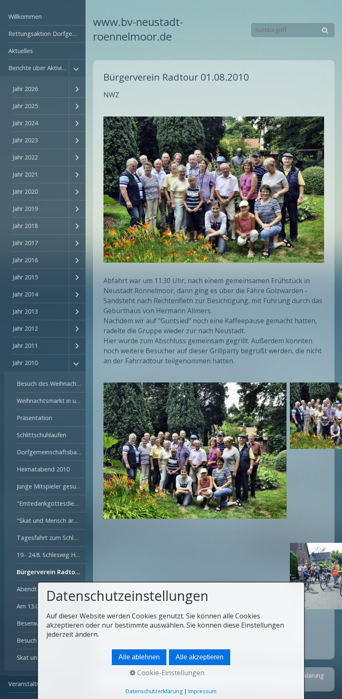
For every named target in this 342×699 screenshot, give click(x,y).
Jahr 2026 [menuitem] (25, 89)
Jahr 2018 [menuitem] (25, 226)
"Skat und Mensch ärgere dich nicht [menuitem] (51, 520)
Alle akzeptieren (200, 657)
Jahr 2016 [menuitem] (25, 260)
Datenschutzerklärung (154, 691)
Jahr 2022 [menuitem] (25, 157)
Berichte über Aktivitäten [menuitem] (38, 68)
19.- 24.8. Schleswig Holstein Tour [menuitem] (51, 555)
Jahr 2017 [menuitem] (25, 243)
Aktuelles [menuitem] (20, 51)
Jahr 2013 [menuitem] (25, 311)
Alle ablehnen (139, 657)
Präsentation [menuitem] (34, 418)
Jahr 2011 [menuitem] (25, 346)
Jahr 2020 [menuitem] (25, 191)
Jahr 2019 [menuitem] (25, 209)
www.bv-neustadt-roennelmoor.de (138, 29)
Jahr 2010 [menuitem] (25, 363)
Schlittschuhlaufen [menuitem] (41, 435)
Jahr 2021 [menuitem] (25, 174)
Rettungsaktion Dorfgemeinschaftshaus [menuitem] (47, 34)
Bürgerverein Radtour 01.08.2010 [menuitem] (51, 572)
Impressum (202, 691)
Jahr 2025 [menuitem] (25, 106)
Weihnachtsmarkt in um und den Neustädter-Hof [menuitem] (51, 401)
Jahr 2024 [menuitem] (25, 123)
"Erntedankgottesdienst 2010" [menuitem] (51, 503)
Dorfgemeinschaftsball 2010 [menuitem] (51, 452)
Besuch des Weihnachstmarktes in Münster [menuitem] (51, 383)
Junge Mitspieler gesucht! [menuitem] (51, 486)
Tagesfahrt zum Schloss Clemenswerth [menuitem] (51, 538)
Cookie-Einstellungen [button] (170, 672)
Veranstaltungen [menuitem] (31, 684)
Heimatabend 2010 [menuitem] (43, 469)
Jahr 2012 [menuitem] (25, 328)
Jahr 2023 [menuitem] (25, 140)
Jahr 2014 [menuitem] (25, 294)
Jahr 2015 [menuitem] (25, 277)
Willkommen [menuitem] (25, 16)
